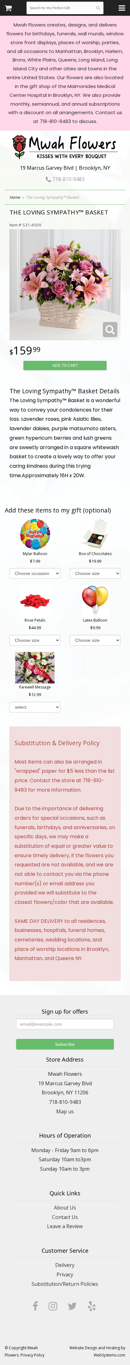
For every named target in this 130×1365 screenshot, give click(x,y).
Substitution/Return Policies (65, 1283)
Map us (65, 1111)
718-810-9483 (68, 179)
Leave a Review (65, 1226)
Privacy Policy (32, 1355)
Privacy (64, 1274)
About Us (65, 1207)
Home (14, 197)
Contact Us (65, 1217)
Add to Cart (65, 365)
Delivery (64, 1265)
